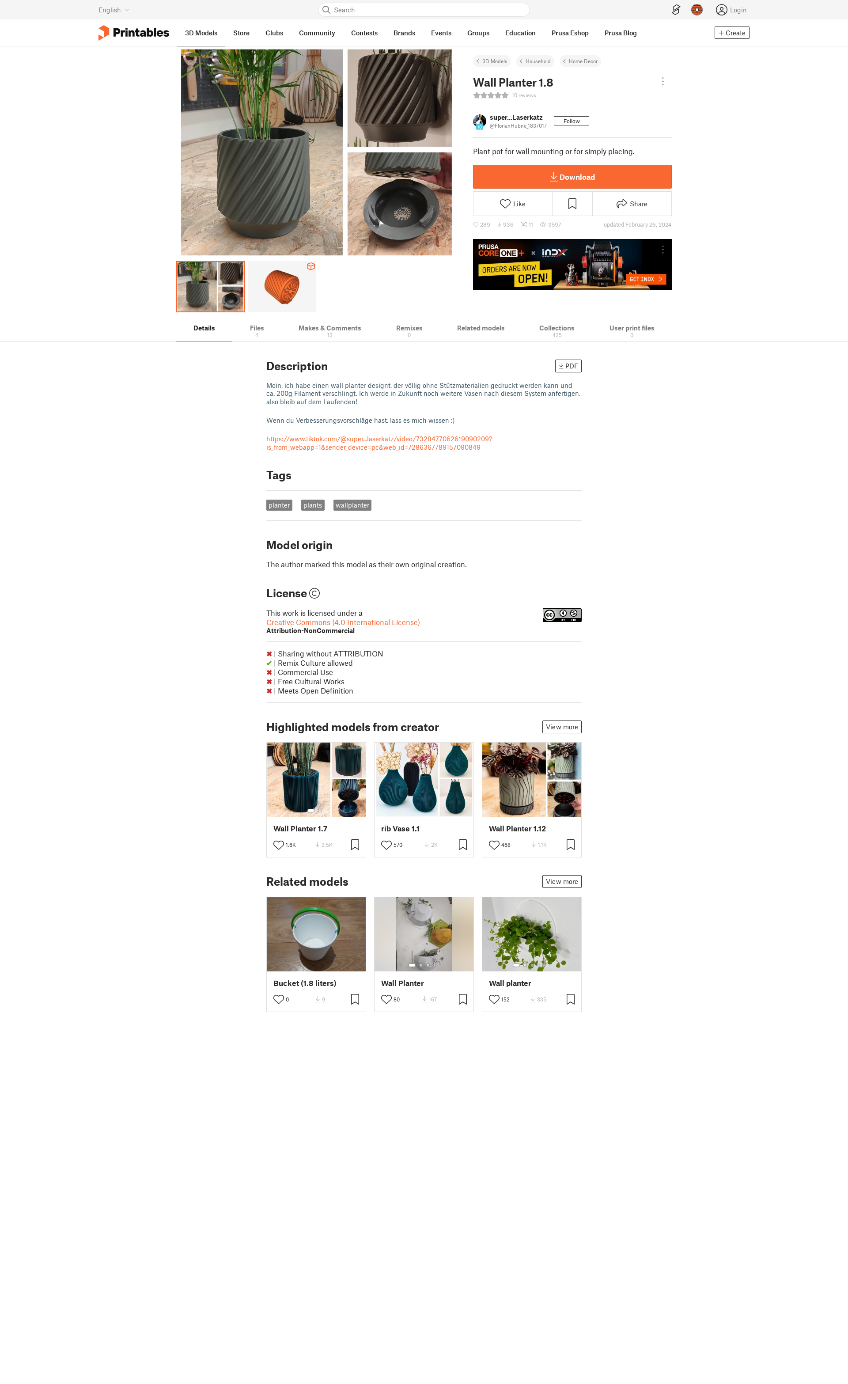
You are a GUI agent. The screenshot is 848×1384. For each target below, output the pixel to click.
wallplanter (352, 505)
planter (279, 505)
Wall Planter (402, 983)
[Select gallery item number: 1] (310, 810)
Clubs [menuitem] (274, 33)
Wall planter (510, 983)
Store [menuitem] (241, 33)
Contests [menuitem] (364, 33)
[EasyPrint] (676, 10)
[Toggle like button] (278, 845)
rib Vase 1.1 (400, 828)
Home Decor (583, 61)
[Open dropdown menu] (663, 81)
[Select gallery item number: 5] (545, 965)
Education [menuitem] (520, 33)
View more (562, 727)
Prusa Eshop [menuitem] (570, 33)
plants (312, 505)
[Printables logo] (133, 33)
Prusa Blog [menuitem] (621, 33)
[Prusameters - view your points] (697, 9)
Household (538, 61)
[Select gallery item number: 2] (320, 810)
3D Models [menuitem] (201, 33)
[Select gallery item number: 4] (435, 965)
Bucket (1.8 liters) (305, 983)
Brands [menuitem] (404, 33)
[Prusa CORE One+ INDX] (572, 264)
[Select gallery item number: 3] (428, 965)
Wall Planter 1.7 (300, 828)
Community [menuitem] (317, 33)
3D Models (494, 61)
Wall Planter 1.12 (517, 828)
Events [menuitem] (441, 33)
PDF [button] (571, 366)
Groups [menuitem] (478, 33)
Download (577, 176)
